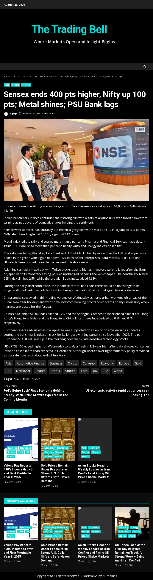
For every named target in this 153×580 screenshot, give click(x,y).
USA (105, 371)
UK (95, 371)
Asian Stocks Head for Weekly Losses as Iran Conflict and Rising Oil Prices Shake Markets (95, 439)
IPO (8, 371)
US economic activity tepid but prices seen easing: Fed (117, 390)
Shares (40, 371)
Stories (26, 85)
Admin (13, 113)
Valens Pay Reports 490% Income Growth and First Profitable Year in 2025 (21, 439)
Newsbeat (23, 371)
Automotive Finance (30, 363)
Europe (124, 363)
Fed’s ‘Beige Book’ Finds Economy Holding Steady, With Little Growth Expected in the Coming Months (36, 392)
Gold (138, 363)
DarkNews (90, 576)
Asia (7, 85)
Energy (85, 452)
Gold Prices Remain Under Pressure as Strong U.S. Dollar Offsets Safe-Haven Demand (58, 439)
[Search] (144, 66)
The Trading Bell (69, 29)
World (118, 371)
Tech (84, 371)
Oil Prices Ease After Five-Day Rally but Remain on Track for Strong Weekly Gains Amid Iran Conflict (132, 523)
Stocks (15, 85)
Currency (89, 363)
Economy (107, 363)
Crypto (72, 363)
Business (56, 363)
